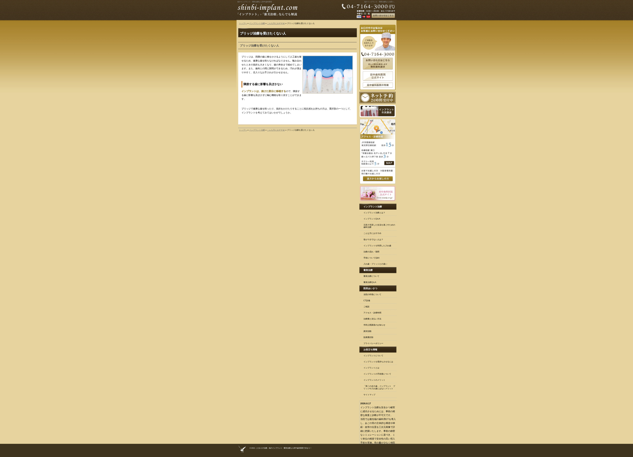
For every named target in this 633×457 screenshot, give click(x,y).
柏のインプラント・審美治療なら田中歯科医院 (254, 2)
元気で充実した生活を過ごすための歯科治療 (379, 226)
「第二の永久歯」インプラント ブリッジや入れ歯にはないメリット (379, 387)
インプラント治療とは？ (374, 213)
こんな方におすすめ (276, 23)
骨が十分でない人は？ (373, 239)
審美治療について (371, 276)
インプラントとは (371, 368)
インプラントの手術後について (377, 374)
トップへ (243, 23)
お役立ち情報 (370, 349)
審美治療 (368, 270)
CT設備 (366, 300)
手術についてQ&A (371, 258)
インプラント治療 (257, 23)
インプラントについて (373, 355)
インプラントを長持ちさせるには (378, 362)
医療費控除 (368, 337)
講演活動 (367, 331)
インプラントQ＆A (371, 219)
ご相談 (366, 306)
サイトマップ (369, 395)
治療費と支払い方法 (372, 319)
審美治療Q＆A (369, 282)
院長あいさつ (370, 288)
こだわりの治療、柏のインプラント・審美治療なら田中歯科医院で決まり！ (284, 448)
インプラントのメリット (374, 380)
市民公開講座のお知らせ (374, 325)
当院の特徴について (372, 294)
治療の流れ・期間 (371, 252)
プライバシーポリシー (373, 343)
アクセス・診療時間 (372, 313)
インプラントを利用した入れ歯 (377, 245)
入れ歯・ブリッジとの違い (375, 264)
